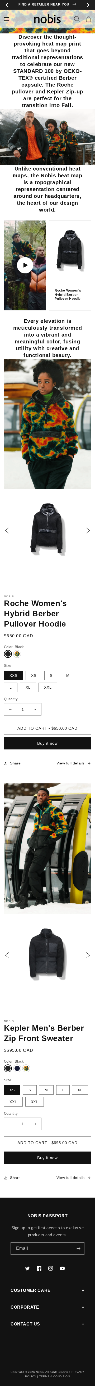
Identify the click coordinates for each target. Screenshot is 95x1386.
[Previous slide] (7, 4)
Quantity (11, 699)
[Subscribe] (78, 1248)
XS (33, 675)
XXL (48, 687)
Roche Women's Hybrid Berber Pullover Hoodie (68, 295)
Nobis (40, 1371)
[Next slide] (88, 4)
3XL (34, 1102)
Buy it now (47, 743)
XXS (13, 675)
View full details (70, 763)
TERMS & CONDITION (54, 1376)
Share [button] (15, 763)
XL (28, 687)
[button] (77, 19)
